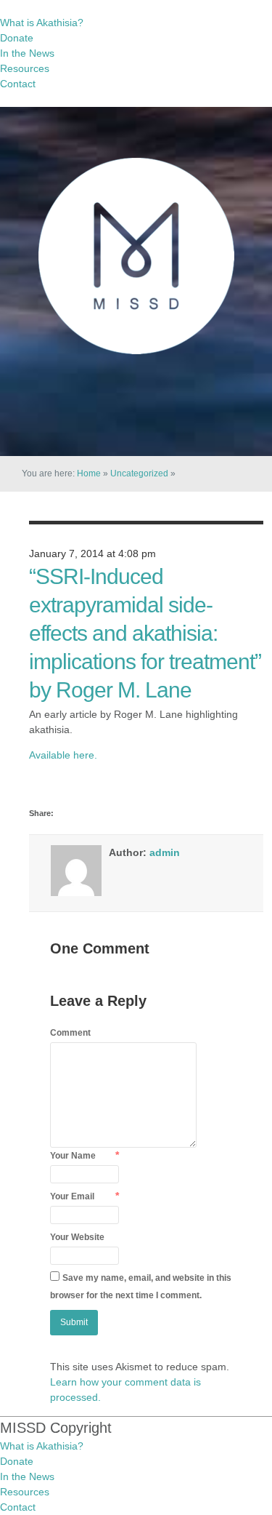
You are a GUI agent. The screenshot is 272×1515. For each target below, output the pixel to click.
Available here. (63, 755)
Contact (18, 83)
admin (164, 852)
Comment (70, 1033)
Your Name (73, 1156)
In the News (27, 53)
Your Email (72, 1196)
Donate (16, 38)
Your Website (77, 1237)
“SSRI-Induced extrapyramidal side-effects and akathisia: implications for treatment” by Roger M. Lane (145, 633)
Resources (24, 68)
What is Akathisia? (41, 22)
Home (89, 473)
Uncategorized (139, 473)
